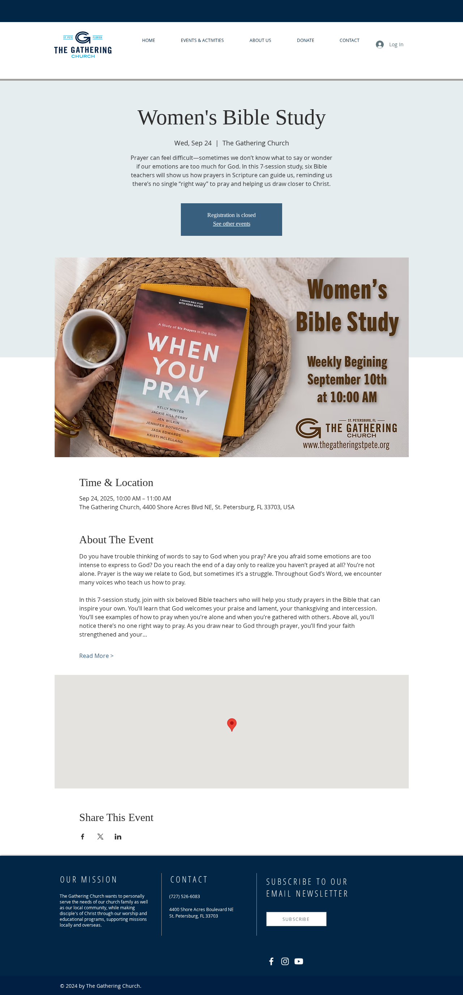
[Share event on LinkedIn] (118, 836)
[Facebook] (271, 961)
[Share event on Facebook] (82, 836)
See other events (231, 224)
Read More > (96, 656)
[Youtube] (299, 961)
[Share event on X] (100, 836)
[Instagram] (285, 961)
